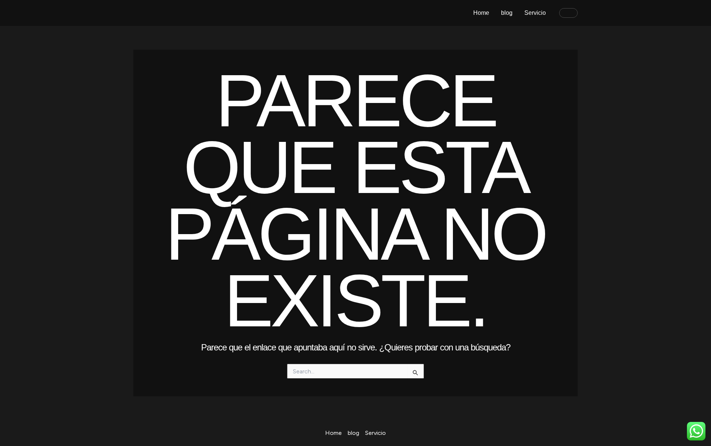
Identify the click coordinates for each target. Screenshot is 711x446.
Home (481, 13)
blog (507, 13)
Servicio (535, 13)
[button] (568, 13)
